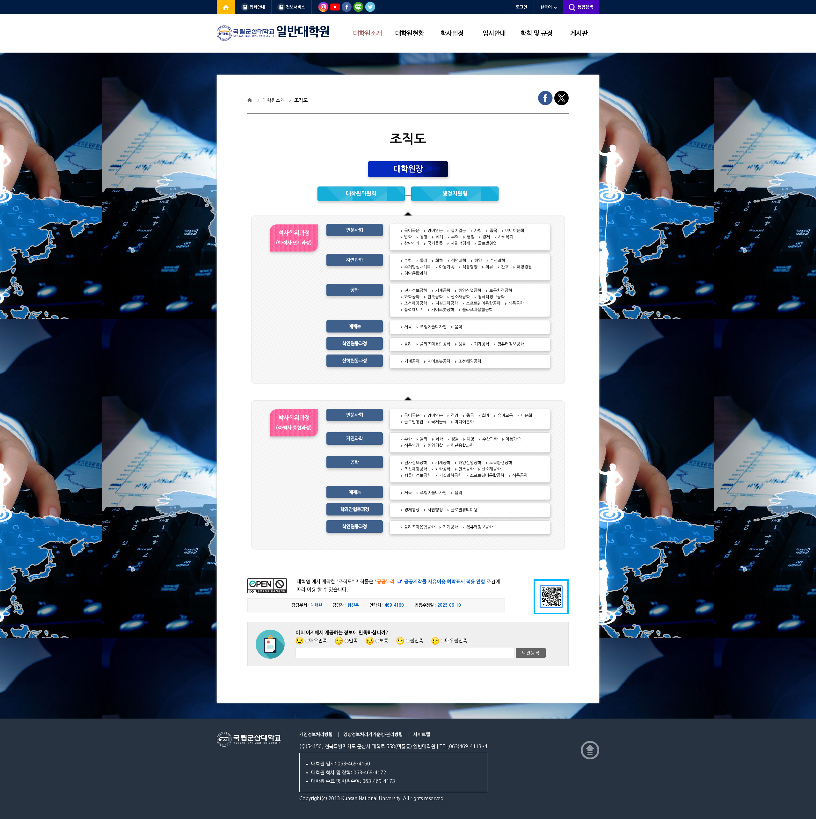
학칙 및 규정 (536, 33)
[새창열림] (226, 7)
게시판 (578, 33)
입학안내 (257, 7)
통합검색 (585, 7)
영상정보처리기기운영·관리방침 (373, 734)
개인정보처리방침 (315, 734)
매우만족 (318, 640)
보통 (383, 640)
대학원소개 (367, 33)
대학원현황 (409, 33)
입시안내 (494, 33)
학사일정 (452, 33)
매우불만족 (456, 640)
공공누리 (386, 581)
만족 (353, 640)
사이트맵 (421, 734)
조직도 (301, 100)
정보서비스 (295, 7)
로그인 (521, 7)
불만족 (416, 640)
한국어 (546, 7)
